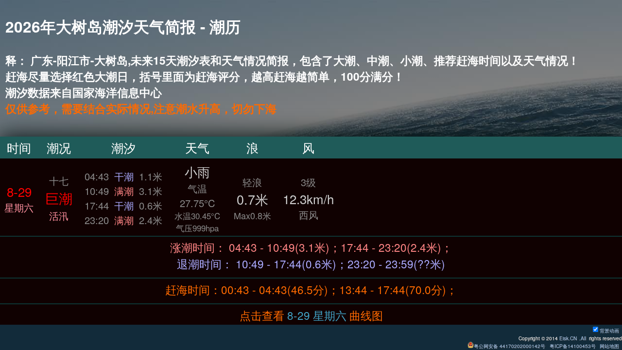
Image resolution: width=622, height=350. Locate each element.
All (583, 338)
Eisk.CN (568, 338)
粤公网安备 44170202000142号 (510, 346)
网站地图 (609, 346)
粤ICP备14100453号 (573, 346)
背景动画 (609, 330)
